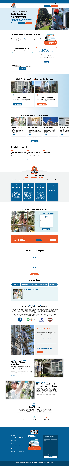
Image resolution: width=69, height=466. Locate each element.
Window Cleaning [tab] (16, 284)
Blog (55, 3)
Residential (13, 451)
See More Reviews (46, 229)
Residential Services (17, 104)
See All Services (34, 141)
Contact (12, 446)
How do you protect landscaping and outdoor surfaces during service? (46, 345)
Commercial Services (42, 104)
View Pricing (46, 62)
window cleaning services (27, 38)
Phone (45, 440)
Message (13, 57)
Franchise (51, 3)
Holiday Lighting (13, 440)
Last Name (24, 50)
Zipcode (13, 55)
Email (51, 440)
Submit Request (22, 68)
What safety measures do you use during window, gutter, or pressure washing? (45, 341)
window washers (27, 291)
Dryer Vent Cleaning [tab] (43, 284)
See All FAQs (40, 352)
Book (54, 6)
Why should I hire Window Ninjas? (42, 330)
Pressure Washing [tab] (34, 284)
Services (13, 435)
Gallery (20, 445)
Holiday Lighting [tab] (53, 284)
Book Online (30, 160)
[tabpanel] (18, 126)
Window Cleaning (13, 437)
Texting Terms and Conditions (16, 65)
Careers (54, 3)
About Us (13, 443)
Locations (40, 6)
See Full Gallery (34, 274)
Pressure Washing (21, 437)
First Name (14, 50)
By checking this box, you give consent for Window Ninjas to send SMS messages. (22, 66)
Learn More (14, 134)
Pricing (12, 453)
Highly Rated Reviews (14, 445)
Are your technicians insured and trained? (44, 338)
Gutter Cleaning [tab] (25, 284)
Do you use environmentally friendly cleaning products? (44, 349)
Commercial (21, 451)
